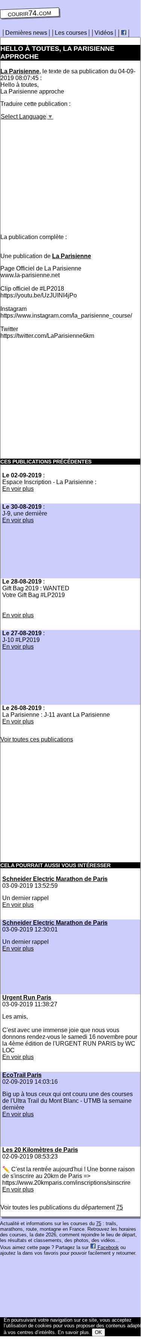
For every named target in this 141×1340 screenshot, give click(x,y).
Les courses (71, 33)
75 (119, 1207)
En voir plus (18, 489)
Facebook (107, 1247)
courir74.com (30, 13)
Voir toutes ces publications (36, 739)
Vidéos (103, 33)
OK (98, 1332)
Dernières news (26, 33)
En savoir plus (73, 1332)
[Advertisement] (63, 172)
